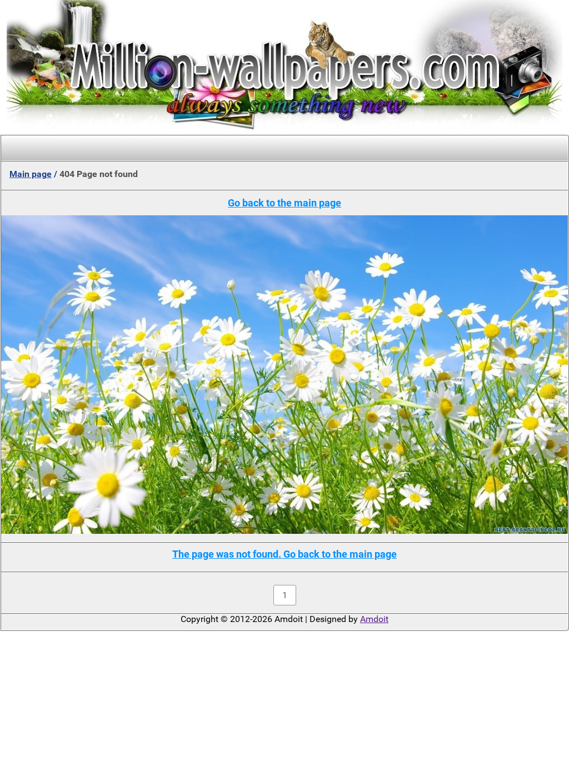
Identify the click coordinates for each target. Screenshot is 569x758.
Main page (30, 174)
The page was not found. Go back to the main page (284, 554)
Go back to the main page (284, 203)
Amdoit (374, 619)
